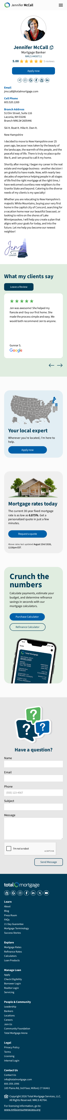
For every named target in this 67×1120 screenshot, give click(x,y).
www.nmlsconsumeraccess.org (22, 1110)
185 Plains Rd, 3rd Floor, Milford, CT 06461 (27, 1088)
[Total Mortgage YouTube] (46, 893)
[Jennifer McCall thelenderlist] (25, 80)
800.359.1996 (11, 1084)
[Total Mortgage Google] (13, 893)
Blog (6, 911)
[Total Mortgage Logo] (21, 885)
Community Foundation (17, 1028)
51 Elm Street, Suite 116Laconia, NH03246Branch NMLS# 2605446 (18, 117)
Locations (9, 1015)
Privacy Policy (11, 1047)
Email (8, 772)
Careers (8, 1020)
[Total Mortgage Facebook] (26, 893)
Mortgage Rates (12, 947)
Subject (9, 801)
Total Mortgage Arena (15, 1033)
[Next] (60, 365)
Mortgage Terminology (16, 928)
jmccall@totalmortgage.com (21, 92)
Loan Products (12, 960)
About (7, 906)
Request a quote (27, 534)
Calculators (10, 956)
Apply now (33, 71)
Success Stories (12, 933)
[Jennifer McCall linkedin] (47, 80)
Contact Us (10, 1075)
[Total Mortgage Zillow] (6, 893)
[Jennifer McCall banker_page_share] (20, 80)
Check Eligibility (13, 979)
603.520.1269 (11, 102)
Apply (7, 975)
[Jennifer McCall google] (31, 80)
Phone (8, 786)
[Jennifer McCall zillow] (42, 80)
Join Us (8, 1024)
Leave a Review (18, 287)
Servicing (9, 992)
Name (8, 758)
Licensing (9, 1056)
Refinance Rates (13, 952)
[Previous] (51, 365)
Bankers (8, 1011)
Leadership (10, 1006)
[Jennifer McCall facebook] (36, 80)
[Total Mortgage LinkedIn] (33, 893)
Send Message (48, 862)
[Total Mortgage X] (39, 893)
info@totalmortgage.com (18, 1079)
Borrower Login (12, 983)
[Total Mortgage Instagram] (20, 893)
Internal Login (11, 1060)
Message (9, 815)
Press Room (10, 915)
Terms (7, 1052)
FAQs (6, 919)
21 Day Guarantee (14, 924)
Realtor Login (11, 988)
